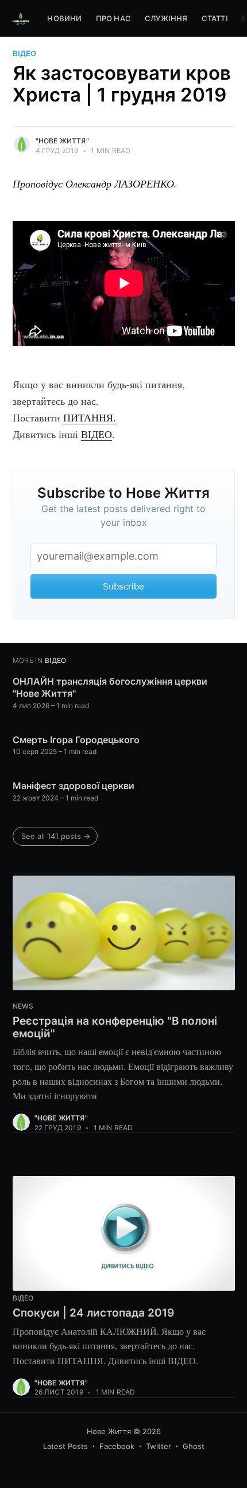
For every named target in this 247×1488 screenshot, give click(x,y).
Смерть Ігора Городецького (76, 739)
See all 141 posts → (55, 836)
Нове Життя (109, 1431)
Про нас (113, 18)
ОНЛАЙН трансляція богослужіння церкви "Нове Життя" (110, 687)
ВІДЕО (96, 434)
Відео (24, 53)
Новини (64, 18)
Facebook (116, 1446)
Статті (215, 18)
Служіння (166, 18)
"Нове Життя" (62, 140)
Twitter (158, 1446)
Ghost (193, 1446)
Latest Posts (65, 1446)
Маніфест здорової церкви (73, 785)
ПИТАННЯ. (89, 417)
